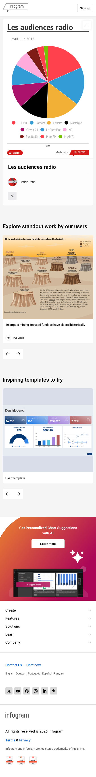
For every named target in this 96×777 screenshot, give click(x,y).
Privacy (25, 740)
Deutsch (21, 673)
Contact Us (13, 665)
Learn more (48, 544)
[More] (87, 25)
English (9, 673)
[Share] (12, 196)
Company (12, 642)
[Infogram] (15, 8)
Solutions (12, 626)
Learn (10, 634)
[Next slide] (18, 354)
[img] (64, 64)
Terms (10, 740)
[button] (21, 123)
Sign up (85, 8)
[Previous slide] (8, 354)
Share (16, 152)
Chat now (33, 665)
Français (58, 673)
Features (12, 618)
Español (47, 673)
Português (34, 673)
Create (10, 610)
